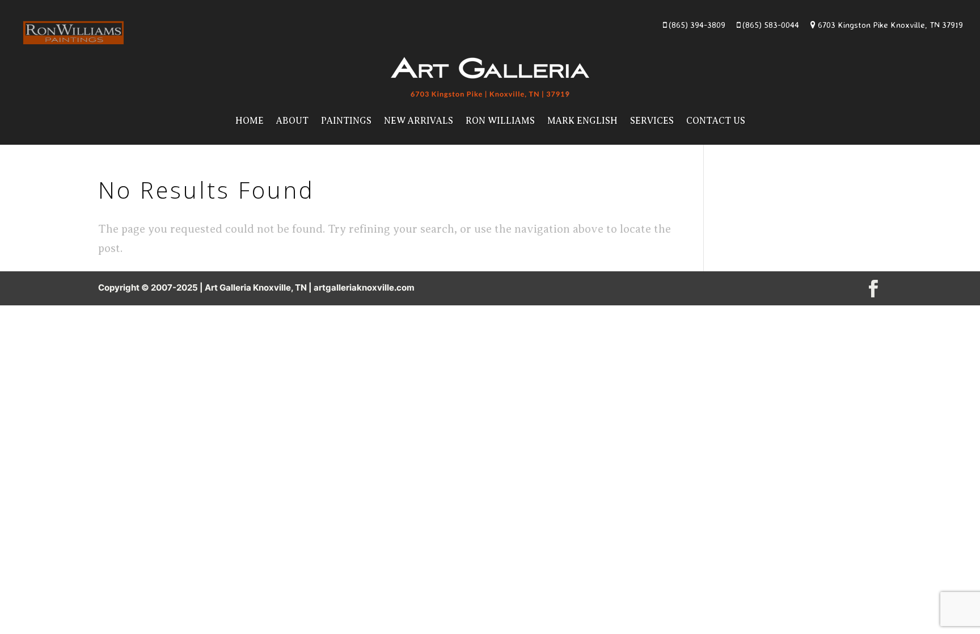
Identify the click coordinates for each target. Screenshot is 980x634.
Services (652, 121)
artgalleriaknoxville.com (364, 287)
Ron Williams (500, 121)
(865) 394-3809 (695, 24)
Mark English (582, 121)
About (292, 121)
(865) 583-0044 (769, 24)
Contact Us (715, 121)
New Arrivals (418, 121)
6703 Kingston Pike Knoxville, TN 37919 (889, 24)
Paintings (346, 121)
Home (249, 121)
